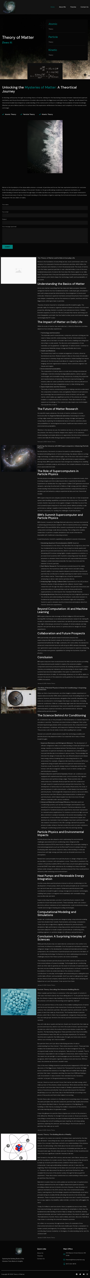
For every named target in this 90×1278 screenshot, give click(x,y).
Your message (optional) (9, 226)
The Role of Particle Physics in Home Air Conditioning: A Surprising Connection (62, 689)
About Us (40, 1253)
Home (52, 7)
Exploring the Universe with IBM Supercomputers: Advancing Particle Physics (63, 447)
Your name (5, 204)
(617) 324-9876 (71, 1264)
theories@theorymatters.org (75, 1260)
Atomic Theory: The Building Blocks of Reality (54, 1134)
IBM (39, 661)
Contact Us (84, 7)
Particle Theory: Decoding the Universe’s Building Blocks (58, 989)
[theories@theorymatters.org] (64, 1260)
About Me (62, 7)
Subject (4, 219)
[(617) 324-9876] (64, 1264)
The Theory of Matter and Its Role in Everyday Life (56, 258)
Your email (5, 212)
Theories (73, 7)
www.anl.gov (75, 416)
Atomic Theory (51, 441)
